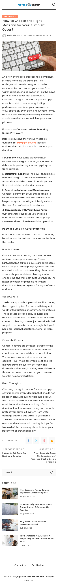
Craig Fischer (13, 35)
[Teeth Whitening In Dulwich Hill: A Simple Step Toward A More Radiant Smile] (10, 540)
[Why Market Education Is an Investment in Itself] (10, 525)
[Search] (54, 4)
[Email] (52, 440)
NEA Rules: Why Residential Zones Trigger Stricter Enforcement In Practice (36, 507)
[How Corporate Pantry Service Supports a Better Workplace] (10, 493)
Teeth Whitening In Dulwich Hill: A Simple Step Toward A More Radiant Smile (37, 539)
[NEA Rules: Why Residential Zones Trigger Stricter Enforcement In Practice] (10, 509)
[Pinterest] (44, 440)
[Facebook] (29, 440)
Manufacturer (10, 16)
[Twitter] (36, 440)
